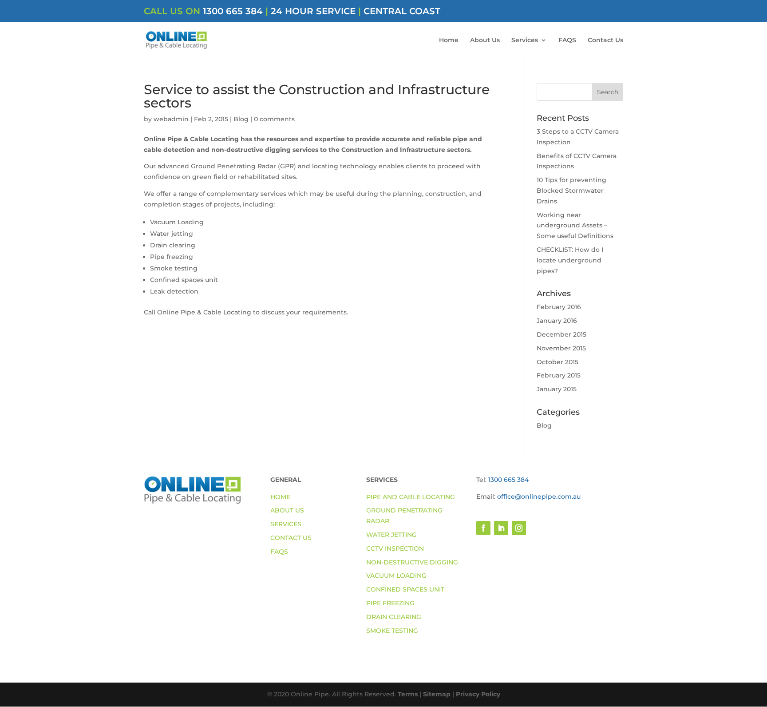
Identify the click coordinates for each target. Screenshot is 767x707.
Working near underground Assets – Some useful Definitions (575, 225)
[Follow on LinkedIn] (501, 528)
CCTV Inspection (395, 548)
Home (449, 40)
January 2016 (557, 321)
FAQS (567, 40)
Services (524, 40)
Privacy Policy (478, 694)
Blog (241, 119)
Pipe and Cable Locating (410, 497)
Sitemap (437, 694)
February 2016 (559, 307)
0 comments (274, 119)
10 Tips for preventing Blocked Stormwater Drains (571, 190)
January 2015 (557, 389)
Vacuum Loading (396, 576)
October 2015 (557, 362)
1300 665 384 (234, 11)
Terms (408, 694)
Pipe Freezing (390, 603)
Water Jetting (391, 535)
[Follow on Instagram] (519, 528)
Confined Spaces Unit (405, 589)
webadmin (171, 119)
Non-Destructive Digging (412, 562)
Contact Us (605, 40)
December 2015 (561, 334)
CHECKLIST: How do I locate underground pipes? (570, 260)
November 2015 (561, 348)
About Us (485, 40)
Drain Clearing (393, 617)
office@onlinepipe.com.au (539, 496)
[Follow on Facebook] (483, 528)
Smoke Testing (392, 631)
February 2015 (559, 375)
